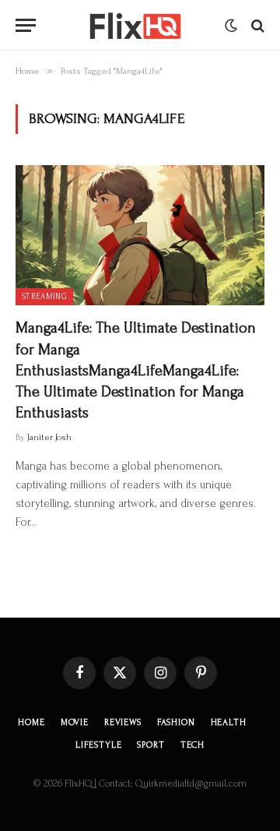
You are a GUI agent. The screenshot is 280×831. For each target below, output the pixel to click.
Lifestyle (98, 745)
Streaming (44, 296)
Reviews (123, 722)
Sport (150, 745)
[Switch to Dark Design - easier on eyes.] (231, 26)
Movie (75, 722)
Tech (192, 745)
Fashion (176, 722)
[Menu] (26, 25)
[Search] (256, 25)
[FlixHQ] (134, 25)
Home (31, 722)
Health (229, 722)
